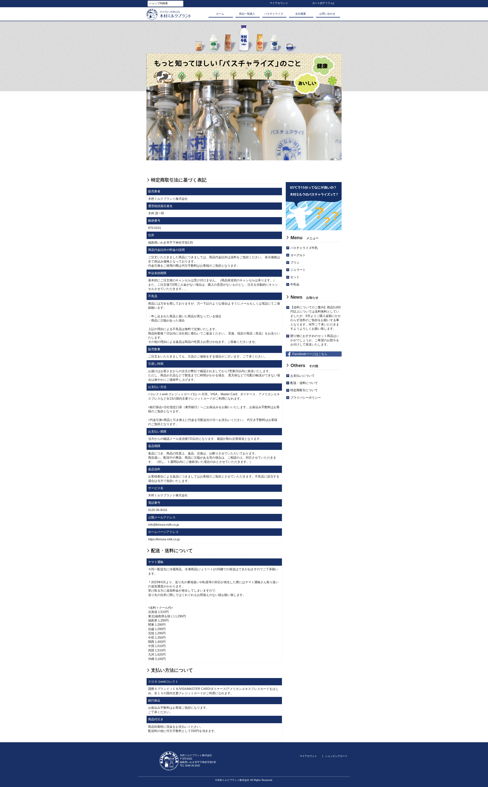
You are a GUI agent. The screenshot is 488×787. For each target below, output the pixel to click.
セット (294, 277)
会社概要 (300, 13)
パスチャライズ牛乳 (304, 248)
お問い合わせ (327, 13)
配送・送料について (304, 383)
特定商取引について (304, 390)
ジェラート (298, 269)
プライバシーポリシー (305, 397)
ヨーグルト (298, 255)
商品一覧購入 (247, 13)
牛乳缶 (294, 284)
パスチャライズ (273, 13)
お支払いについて (302, 375)
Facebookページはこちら (309, 354)
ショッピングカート (336, 756)
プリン (294, 262)
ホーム (220, 13)
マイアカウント (308, 756)
